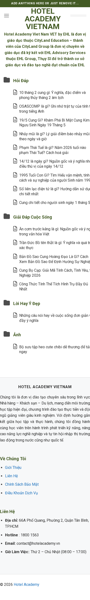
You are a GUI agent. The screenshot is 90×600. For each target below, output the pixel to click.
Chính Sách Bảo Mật (22, 484)
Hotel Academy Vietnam (43, 18)
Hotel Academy (26, 584)
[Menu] (6, 15)
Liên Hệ (11, 476)
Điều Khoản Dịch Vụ (21, 493)
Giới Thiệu (13, 467)
